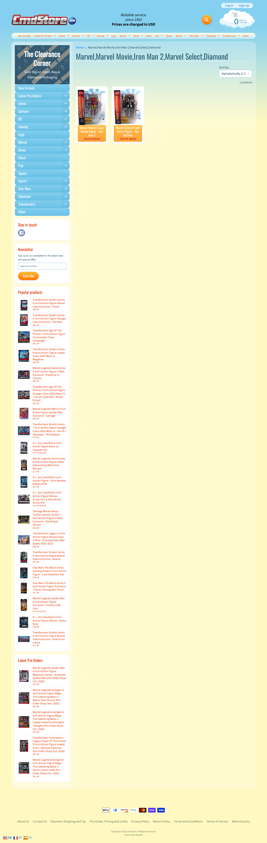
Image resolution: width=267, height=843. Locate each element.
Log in (229, 5)
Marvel (125, 36)
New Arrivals (24, 36)
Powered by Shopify (133, 834)
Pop (159, 36)
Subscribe (28, 276)
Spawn (169, 36)
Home (80, 47)
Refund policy (241, 821)
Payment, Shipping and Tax (68, 821)
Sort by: (224, 67)
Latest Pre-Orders (45, 36)
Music (149, 36)
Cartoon (78, 36)
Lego (113, 36)
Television (213, 36)
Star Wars (196, 36)
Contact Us (40, 821)
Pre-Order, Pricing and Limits (109, 821)
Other (246, 36)
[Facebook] (21, 232)
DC (91, 36)
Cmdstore (132, 831)
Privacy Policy (140, 821)
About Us (23, 821)
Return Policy (161, 821)
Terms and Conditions (188, 821)
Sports (181, 36)
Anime (64, 36)
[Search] (206, 20)
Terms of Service (217, 821)
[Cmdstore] (44, 19)
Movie (138, 36)
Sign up (244, 5)
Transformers (232, 36)
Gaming (103, 36)
